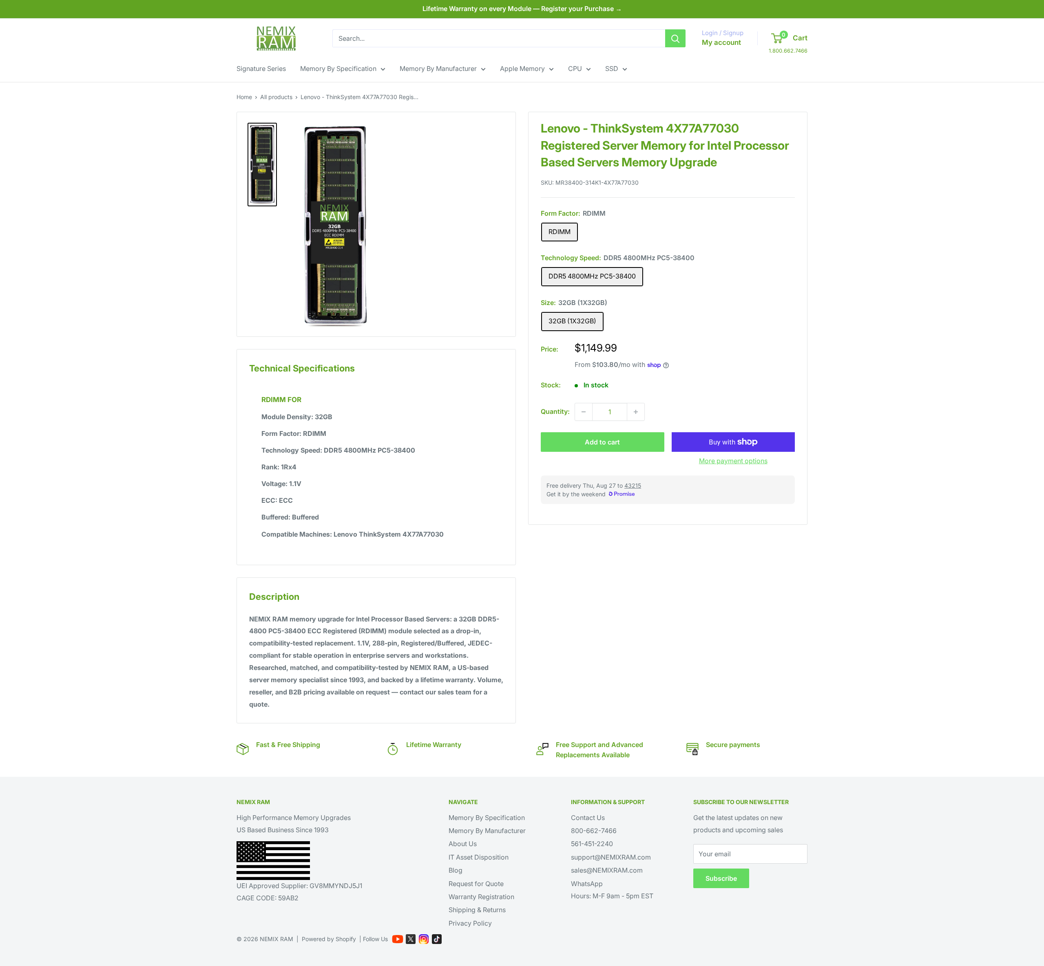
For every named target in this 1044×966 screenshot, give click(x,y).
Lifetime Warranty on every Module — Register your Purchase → (522, 8)
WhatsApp (587, 884)
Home (244, 96)
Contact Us (588, 817)
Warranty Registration (481, 897)
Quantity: (555, 411)
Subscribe (721, 878)
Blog (455, 870)
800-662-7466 (594, 831)
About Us (463, 844)
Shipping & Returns (477, 910)
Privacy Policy (470, 923)
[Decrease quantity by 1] (583, 411)
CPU (575, 68)
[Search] (675, 38)
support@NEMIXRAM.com (611, 857)
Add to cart (602, 442)
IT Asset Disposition (479, 857)
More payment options (733, 461)
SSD (611, 68)
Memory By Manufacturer (438, 68)
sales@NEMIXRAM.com (607, 870)
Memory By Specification (338, 68)
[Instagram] (423, 939)
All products (276, 96)
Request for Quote (476, 884)
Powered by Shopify (329, 938)
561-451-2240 (592, 844)
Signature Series (261, 68)
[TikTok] (436, 939)
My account (721, 42)
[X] (410, 939)
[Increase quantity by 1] (635, 411)
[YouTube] (397, 939)
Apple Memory (522, 68)
